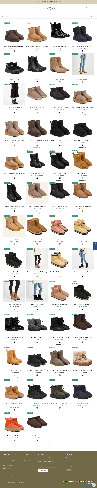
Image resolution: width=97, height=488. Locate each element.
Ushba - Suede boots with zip (14, 370)
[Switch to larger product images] (2, 17)
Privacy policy (7, 468)
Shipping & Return (8, 458)
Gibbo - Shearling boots (37, 304)
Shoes (32, 12)
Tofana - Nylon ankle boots (59, 239)
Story (25, 458)
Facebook (69, 463)
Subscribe (43, 470)
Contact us (27, 460)
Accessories (47, 12)
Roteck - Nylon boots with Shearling (37, 272)
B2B (24, 465)
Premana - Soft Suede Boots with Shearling (14, 404)
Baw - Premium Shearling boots (37, 239)
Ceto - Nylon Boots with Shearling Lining (83, 46)
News (26, 12)
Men (53, 12)
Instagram (69, 466)
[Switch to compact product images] (7, 17)
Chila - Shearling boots (14, 77)
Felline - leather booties (59, 46)
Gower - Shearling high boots (37, 206)
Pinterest (68, 469)
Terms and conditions (9, 460)
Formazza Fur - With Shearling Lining (82, 370)
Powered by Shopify (19, 482)
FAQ (4, 463)
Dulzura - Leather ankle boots (14, 108)
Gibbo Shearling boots (14, 304)
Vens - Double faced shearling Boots (14, 46)
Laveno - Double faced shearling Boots (37, 46)
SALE (71, 12)
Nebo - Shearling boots (59, 173)
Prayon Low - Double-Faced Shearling (37, 370)
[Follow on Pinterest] (11, 476)
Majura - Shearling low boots (37, 108)
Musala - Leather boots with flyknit (14, 206)
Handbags (38, 12)
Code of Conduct (8, 465)
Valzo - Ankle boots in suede (60, 77)
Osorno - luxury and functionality (14, 337)
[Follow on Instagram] (8, 476)
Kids (58, 12)
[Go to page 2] (53, 445)
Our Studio (64, 12)
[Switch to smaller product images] (5, 17)
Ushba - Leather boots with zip (37, 173)
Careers (26, 463)
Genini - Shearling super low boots (37, 436)
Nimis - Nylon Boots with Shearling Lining (37, 403)
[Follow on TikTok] (15, 476)
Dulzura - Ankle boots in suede (82, 77)
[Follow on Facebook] (4, 476)
